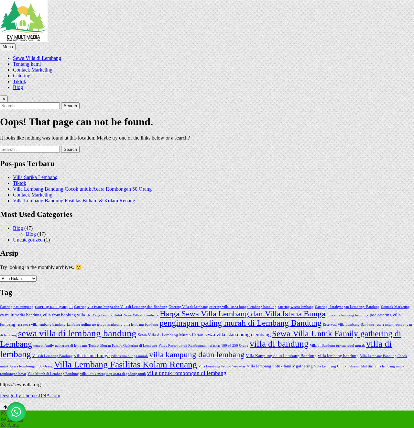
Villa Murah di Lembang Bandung (53, 374)
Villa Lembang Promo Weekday (222, 366)
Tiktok (19, 81)
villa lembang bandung (338, 355)
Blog (18, 87)
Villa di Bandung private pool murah (337, 345)
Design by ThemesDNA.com (30, 395)
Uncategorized (28, 239)
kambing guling (79, 324)
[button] (16, 412)
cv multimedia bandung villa (25, 314)
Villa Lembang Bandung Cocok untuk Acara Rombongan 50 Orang (82, 189)
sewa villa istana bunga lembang (238, 335)
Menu (8, 46)
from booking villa (68, 314)
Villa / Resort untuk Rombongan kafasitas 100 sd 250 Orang (203, 345)
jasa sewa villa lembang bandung (41, 324)
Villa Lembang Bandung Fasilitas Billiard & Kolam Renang (74, 200)
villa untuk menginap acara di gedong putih (113, 374)
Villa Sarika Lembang (35, 177)
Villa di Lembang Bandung (52, 356)
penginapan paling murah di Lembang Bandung (240, 323)
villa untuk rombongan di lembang (186, 373)
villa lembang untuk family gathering (280, 366)
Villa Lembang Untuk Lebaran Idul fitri (343, 366)
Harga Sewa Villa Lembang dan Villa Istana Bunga (242, 313)
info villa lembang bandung (347, 315)
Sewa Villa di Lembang (37, 58)
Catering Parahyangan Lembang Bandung (347, 307)
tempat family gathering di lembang (60, 345)
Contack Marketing (32, 70)
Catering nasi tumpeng (17, 307)
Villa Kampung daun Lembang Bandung (281, 355)
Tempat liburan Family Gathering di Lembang (122, 345)
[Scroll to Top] (5, 407)
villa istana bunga (92, 355)
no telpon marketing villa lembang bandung (125, 324)
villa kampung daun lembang (197, 354)
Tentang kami (27, 64)
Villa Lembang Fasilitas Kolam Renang (125, 364)
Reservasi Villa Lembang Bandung (348, 324)
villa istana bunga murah (129, 356)
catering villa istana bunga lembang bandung (243, 307)
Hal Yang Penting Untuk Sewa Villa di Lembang (122, 315)
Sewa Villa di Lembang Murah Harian (170, 334)
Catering (21, 75)
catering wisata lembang (296, 307)
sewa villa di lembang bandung (77, 333)
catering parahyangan (54, 306)
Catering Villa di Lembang (188, 307)
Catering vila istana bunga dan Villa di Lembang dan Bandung (120, 307)
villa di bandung (279, 344)
